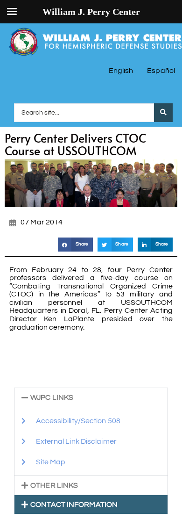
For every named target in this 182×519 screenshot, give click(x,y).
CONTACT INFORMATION (74, 504)
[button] (75, 244)
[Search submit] (163, 112)
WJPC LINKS (51, 397)
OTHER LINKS (54, 485)
